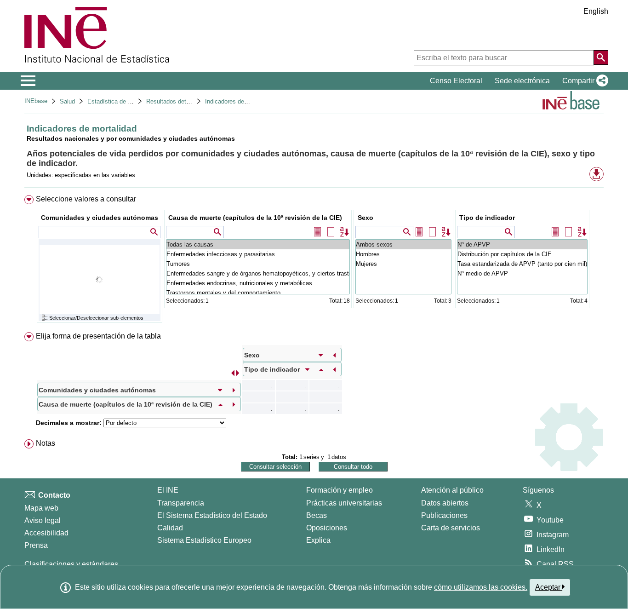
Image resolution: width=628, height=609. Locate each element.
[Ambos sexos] (403, 244)
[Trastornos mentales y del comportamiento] (257, 293)
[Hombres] (403, 254)
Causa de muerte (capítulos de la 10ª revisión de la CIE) (255, 217)
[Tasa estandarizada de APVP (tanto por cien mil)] (522, 264)
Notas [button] (45, 443)
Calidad (170, 528)
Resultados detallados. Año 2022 (190, 101)
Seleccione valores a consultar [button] (86, 199)
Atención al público (452, 490)
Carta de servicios (450, 528)
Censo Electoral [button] (456, 81)
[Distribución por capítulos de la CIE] (522, 254)
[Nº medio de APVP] (522, 273)
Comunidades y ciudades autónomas (99, 217)
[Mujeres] (403, 264)
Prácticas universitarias (344, 503)
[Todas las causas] (257, 244)
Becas (316, 515)
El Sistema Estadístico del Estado (212, 515)
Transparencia (180, 503)
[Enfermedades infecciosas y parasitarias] (257, 254)
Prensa (36, 545)
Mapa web (41, 508)
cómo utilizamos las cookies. (480, 587)
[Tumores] (257, 264)
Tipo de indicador (487, 217)
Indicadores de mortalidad (239, 101)
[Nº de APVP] (522, 244)
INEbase (35, 101)
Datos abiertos (444, 503)
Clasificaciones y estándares (71, 564)
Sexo (365, 217)
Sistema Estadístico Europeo (204, 540)
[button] (583, 81)
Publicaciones (444, 515)
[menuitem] (314, 261)
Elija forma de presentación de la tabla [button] (98, 336)
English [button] (595, 11)
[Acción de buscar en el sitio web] (601, 57)
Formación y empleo (339, 490)
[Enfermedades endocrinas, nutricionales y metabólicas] (257, 283)
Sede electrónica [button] (522, 81)
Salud (67, 101)
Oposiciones (326, 528)
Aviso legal (42, 520)
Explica (318, 540)
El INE (167, 490)
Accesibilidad (46, 533)
